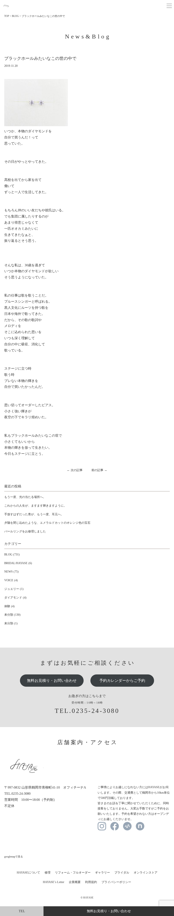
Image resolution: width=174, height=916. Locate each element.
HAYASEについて (28, 872)
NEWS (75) (11, 571)
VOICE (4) (11, 580)
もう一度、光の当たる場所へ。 (25, 497)
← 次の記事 (75, 470)
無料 (109, 911)
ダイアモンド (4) (15, 597)
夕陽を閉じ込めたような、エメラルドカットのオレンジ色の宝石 (47, 522)
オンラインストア (145, 872)
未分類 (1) (11, 623)
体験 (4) (9, 606)
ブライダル (121, 872)
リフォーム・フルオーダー (73, 872)
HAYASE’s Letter (53, 882)
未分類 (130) (12, 614)
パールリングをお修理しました (25, 531)
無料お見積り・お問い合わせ (52, 680)
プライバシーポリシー (116, 882)
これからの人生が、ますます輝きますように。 (35, 505)
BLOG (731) (12, 554)
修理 (48, 872)
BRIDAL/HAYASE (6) (18, 563)
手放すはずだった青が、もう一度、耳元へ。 (34, 514)
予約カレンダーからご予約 (122, 680)
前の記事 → (99, 470)
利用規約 (91, 882)
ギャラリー (102, 872)
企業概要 (75, 882)
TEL (22, 911)
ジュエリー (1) (14, 589)
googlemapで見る (13, 856)
